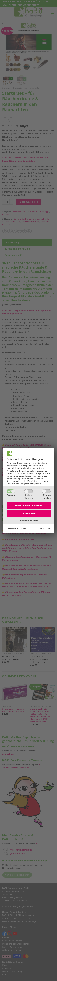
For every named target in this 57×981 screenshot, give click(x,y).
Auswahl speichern (28, 520)
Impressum (45, 529)
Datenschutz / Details (16, 529)
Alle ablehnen (29, 513)
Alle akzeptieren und (28, 505)
